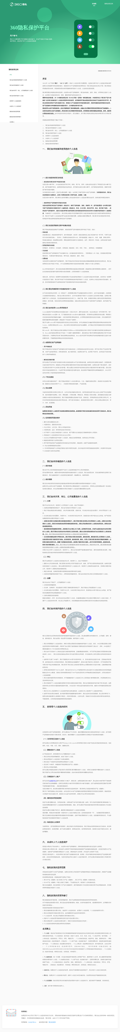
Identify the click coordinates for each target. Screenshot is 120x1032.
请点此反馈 (52, 1022)
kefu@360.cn (32, 1022)
